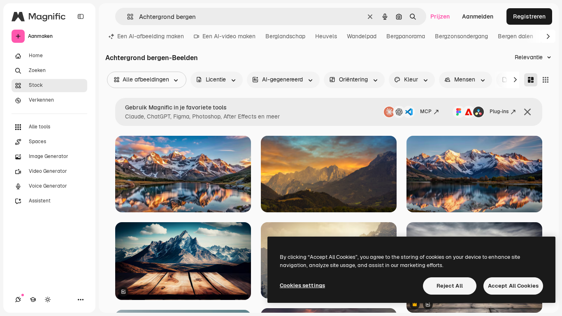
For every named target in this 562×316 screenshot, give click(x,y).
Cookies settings (302, 285)
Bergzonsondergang (461, 36)
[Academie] (32, 299)
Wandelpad (361, 36)
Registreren (529, 16)
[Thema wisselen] (47, 299)
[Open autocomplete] (127, 17)
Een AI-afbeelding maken (150, 36)
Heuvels (326, 36)
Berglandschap (285, 36)
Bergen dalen (515, 36)
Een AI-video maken (228, 36)
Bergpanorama (405, 36)
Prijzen (440, 16)
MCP (426, 111)
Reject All (450, 285)
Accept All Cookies (513, 285)
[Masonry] (530, 79)
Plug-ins (499, 111)
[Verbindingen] (18, 299)
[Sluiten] (527, 112)
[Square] (545, 79)
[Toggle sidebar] (80, 16)
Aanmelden (477, 16)
